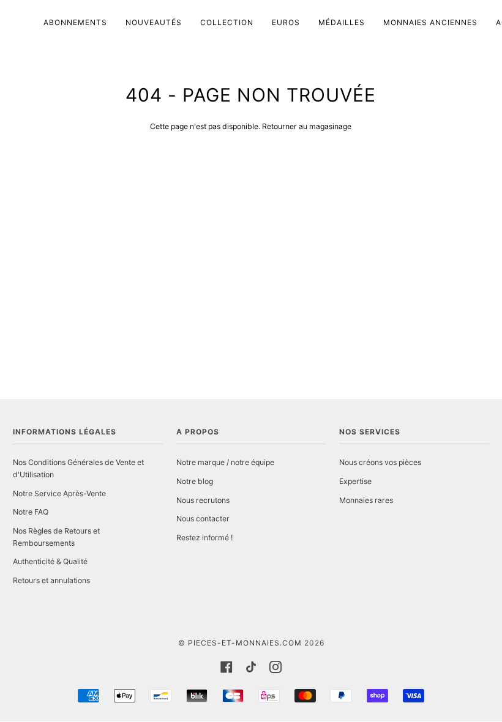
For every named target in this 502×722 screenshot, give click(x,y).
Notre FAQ (30, 511)
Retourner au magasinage (306, 126)
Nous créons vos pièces (380, 462)
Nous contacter (203, 518)
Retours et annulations (51, 580)
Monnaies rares (366, 500)
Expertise (355, 481)
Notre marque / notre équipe (225, 462)
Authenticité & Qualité (50, 561)
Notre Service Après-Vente (59, 493)
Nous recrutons (203, 500)
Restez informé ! (204, 537)
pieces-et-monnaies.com (245, 642)
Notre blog (194, 481)
